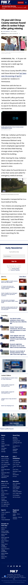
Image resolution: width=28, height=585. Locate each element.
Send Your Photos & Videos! (17, 490)
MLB (2, 516)
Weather (16, 481)
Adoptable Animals (15, 449)
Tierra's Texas (4, 460)
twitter (11, 566)
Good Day (16, 435)
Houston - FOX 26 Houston (17, 518)
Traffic (3, 439)
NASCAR (3, 518)
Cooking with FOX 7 (17, 443)
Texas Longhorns (5, 512)
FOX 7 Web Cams (17, 493)
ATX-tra (15, 476)
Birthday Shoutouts (15, 438)
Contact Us (4, 485)
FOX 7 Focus (16, 464)
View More (22, 276)
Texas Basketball (5, 519)
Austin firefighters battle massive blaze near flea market (9, 281)
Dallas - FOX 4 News (16, 514)
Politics (3, 443)
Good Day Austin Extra (5, 470)
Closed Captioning (4, 499)
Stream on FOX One (5, 524)
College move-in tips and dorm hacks (8, 399)
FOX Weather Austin (4, 466)
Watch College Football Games (5, 531)
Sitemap (3, 451)
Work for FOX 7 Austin (5, 494)
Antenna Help (4, 506)
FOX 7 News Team (4, 491)
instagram (14, 566)
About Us (4, 481)
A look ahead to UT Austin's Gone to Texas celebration (9, 378)
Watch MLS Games (4, 557)
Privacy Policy (15, 268)
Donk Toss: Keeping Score (7, 405)
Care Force (15, 469)
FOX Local (4, 456)
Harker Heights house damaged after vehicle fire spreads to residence (9, 294)
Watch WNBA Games (4, 554)
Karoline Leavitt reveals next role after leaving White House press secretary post (9, 308)
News (3, 435)
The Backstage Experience (5, 476)
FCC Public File (5, 502)
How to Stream (5, 458)
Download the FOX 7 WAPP (16, 487)
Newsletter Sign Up (5, 488)
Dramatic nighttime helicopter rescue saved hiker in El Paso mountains (18, 345)
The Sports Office (5, 464)
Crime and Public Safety (5, 445)
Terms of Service (15, 270)
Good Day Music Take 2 (5, 473)
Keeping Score (16, 441)
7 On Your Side (16, 462)
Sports (3, 510)
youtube (17, 566)
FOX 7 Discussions (16, 473)
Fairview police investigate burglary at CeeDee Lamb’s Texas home (9, 301)
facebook (8, 566)
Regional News (16, 511)
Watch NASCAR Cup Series (5, 538)
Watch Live (20, 2)
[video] (23, 379)
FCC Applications (5, 504)
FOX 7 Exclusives (16, 457)
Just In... (4, 276)
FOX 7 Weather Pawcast (16, 484)
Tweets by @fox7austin (7, 429)
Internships (4, 497)
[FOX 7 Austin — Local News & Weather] (5, 2)
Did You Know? (16, 497)
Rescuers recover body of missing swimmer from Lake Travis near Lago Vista (18, 352)
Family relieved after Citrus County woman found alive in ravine (12, 127)
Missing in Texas (17, 471)
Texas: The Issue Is (17, 466)
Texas (2, 441)
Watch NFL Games (4, 528)
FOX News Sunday (4, 449)
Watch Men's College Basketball (4, 545)
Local (2, 437)
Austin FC (3, 514)
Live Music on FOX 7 (16, 446)
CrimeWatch (16, 460)
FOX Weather (16, 495)
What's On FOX (5, 483)
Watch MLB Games (4, 535)
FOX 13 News (13, 31)
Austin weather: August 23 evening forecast (7, 385)
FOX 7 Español (5, 462)
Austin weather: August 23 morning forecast (7, 392)
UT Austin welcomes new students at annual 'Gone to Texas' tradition (8, 287)
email (20, 566)
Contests (15, 452)
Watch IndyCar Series (5, 541)
